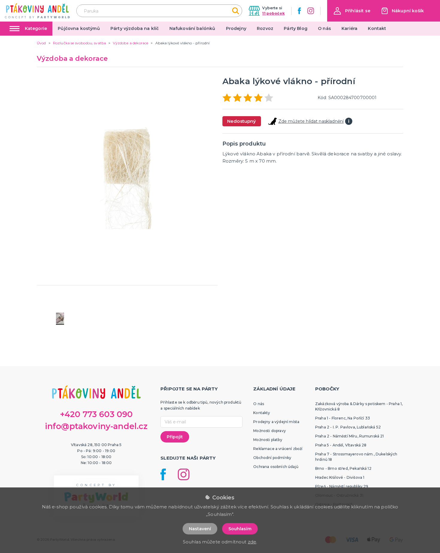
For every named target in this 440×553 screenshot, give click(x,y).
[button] (352, 11)
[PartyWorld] (37, 10)
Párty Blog (295, 28)
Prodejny (236, 28)
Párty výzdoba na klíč (134, 28)
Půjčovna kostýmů (79, 28)
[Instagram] (311, 11)
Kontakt (377, 28)
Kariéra (349, 28)
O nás (324, 28)
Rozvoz (265, 28)
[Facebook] (299, 11)
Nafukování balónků (192, 28)
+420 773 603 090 (96, 414)
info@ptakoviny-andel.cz (96, 426)
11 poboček (273, 13)
